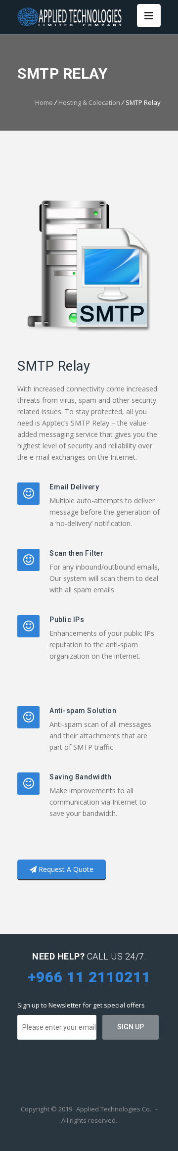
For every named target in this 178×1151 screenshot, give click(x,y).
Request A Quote (65, 869)
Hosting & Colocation (89, 102)
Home (44, 102)
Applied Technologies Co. (113, 1108)
